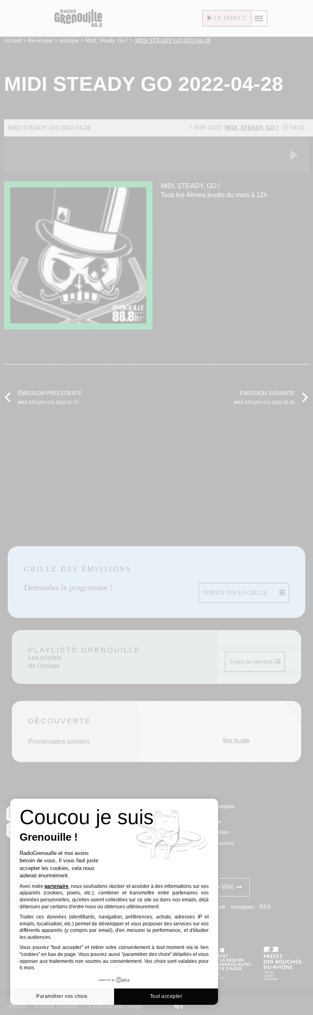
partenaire (56, 886)
